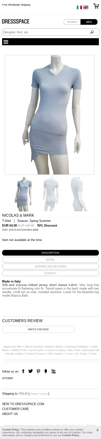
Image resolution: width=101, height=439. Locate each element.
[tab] (50, 253)
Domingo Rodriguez (77, 346)
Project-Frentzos (36, 353)
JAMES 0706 (18, 350)
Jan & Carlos (36, 350)
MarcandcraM (91, 350)
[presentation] (50, 253)
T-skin (68, 353)
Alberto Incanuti (33, 346)
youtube (53, 371)
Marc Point (74, 350)
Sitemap (7, 378)
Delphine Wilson (54, 346)
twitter (31, 371)
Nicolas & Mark (14, 353)
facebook (24, 371)
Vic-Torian (81, 353)
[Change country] (79, 8)
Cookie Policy (10, 429)
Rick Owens (55, 353)
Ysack (93, 353)
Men (89, 22)
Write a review (38, 329)
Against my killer (12, 346)
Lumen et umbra (56, 350)
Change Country (38, 393)
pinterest (38, 371)
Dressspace (20, 22)
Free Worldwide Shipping (16, 4)
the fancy (46, 371)
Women (72, 22)
